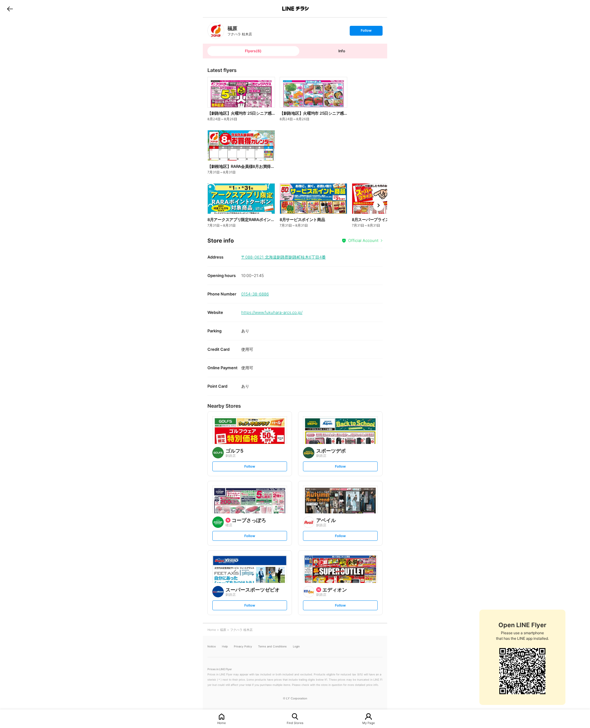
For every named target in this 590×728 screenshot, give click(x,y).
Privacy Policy (243, 646)
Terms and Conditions (272, 646)
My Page (368, 722)
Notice (211, 646)
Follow (366, 32)
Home (221, 722)
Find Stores (295, 722)
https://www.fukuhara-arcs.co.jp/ (271, 312)
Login (296, 646)
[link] (215, 30)
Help (225, 646)
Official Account (363, 240)
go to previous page (10, 8)
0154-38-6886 (255, 293)
